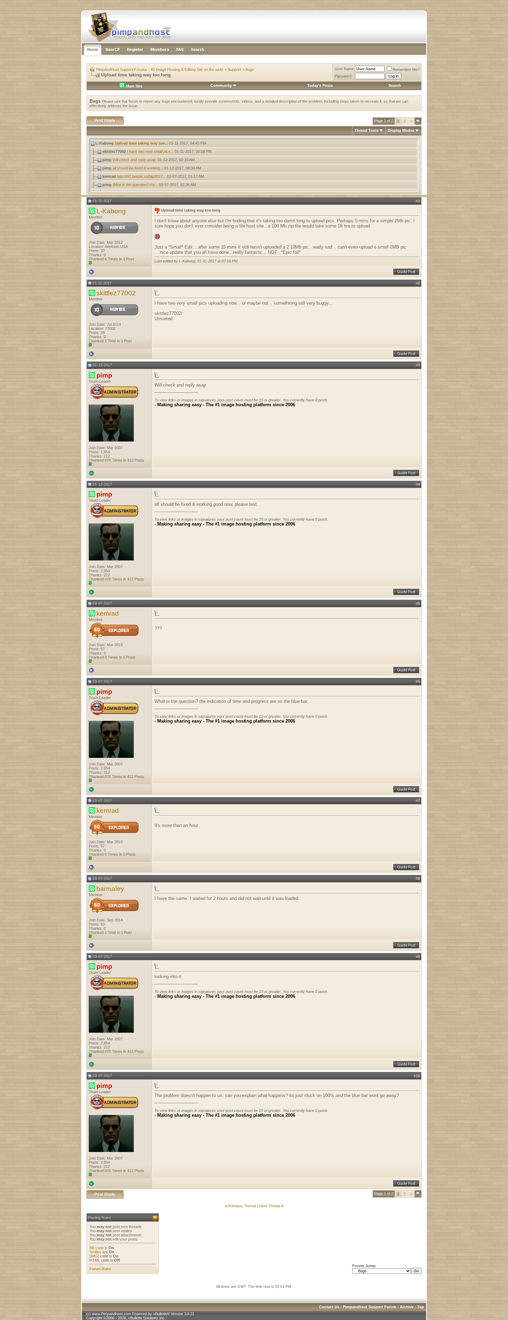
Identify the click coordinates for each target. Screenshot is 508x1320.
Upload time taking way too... (141, 143)
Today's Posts (320, 85)
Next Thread (269, 1206)
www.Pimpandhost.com (111, 1314)
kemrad (107, 613)
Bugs (249, 69)
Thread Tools (366, 130)
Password (343, 76)
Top (420, 1307)
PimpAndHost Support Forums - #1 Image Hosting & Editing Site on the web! (159, 69)
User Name (344, 69)
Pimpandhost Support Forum (369, 1307)
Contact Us (329, 1307)
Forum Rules (100, 1269)
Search (394, 85)
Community (221, 85)
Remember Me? (406, 69)
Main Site (133, 86)
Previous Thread (242, 1206)
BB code (97, 1248)
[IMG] (94, 1256)
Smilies (95, 1252)
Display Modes (401, 130)
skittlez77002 (116, 293)
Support (234, 69)
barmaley (110, 888)
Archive (407, 1307)
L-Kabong (111, 211)
